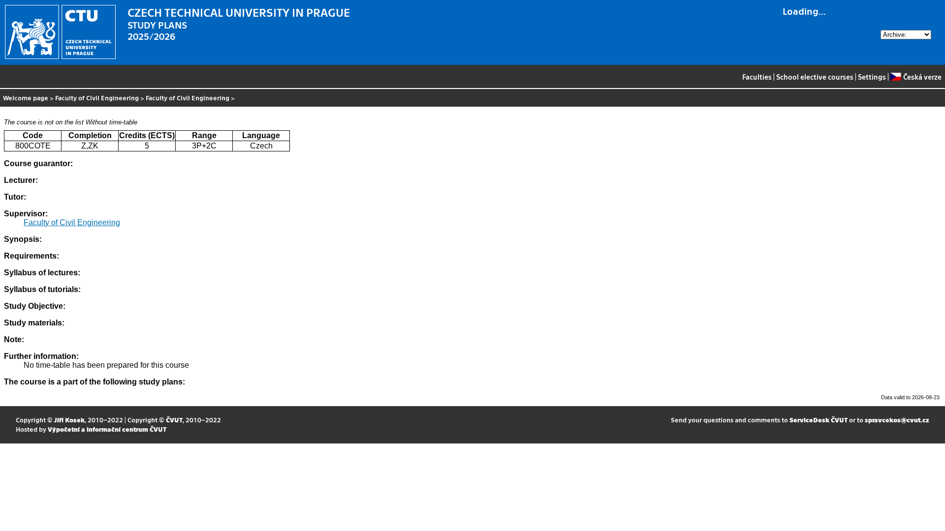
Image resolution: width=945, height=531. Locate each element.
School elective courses (814, 76)
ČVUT (174, 419)
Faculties (757, 76)
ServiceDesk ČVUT (818, 419)
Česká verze (922, 76)
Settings (872, 76)
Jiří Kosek (69, 419)
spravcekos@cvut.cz (897, 419)
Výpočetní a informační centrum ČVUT (107, 429)
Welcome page (25, 97)
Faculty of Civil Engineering (97, 97)
